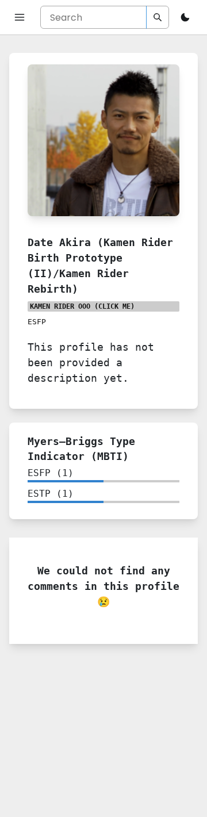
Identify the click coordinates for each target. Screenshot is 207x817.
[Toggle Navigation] (19, 17)
